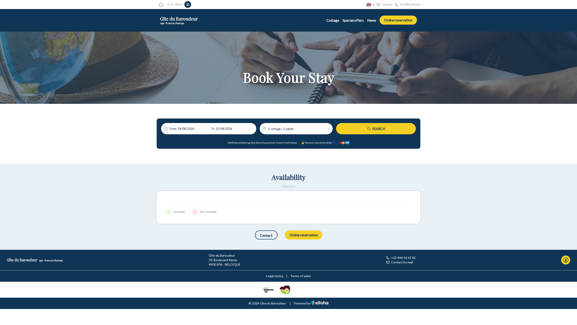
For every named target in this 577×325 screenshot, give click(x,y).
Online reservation (398, 20)
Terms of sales (300, 276)
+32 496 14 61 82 (403, 258)
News (371, 20)
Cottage (332, 20)
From (172, 128)
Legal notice (274, 276)
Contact (266, 235)
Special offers (353, 20)
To (213, 128)
